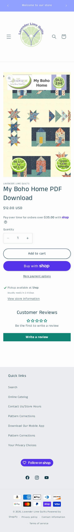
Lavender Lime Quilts (34, 511)
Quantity (8, 230)
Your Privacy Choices (22, 445)
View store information (24, 299)
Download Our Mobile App (26, 426)
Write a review (37, 337)
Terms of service (39, 523)
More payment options (37, 276)
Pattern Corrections (21, 416)
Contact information (53, 517)
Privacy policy (30, 517)
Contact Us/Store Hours (24, 406)
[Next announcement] (66, 5)
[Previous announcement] (7, 5)
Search (12, 387)
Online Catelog (18, 397)
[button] (8, 36)
